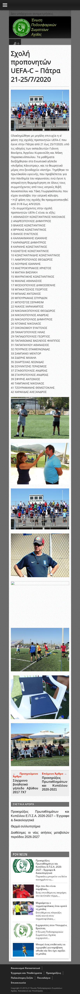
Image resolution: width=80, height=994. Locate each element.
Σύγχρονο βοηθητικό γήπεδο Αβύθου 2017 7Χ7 (25, 786)
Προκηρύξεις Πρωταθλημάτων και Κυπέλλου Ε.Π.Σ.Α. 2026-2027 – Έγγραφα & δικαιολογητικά (40, 816)
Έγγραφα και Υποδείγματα (26, 973)
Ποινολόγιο (43, 977)
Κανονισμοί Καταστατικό (25, 968)
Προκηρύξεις (53, 973)
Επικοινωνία (18, 982)
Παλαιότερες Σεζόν (22, 977)
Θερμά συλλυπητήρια (25, 826)
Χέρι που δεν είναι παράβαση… (46, 888)
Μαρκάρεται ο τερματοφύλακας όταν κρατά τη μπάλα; (51, 906)
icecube (46, 990)
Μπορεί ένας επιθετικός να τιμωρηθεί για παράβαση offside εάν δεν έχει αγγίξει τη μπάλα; (50, 949)
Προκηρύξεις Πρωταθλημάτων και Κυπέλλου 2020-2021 (54, 783)
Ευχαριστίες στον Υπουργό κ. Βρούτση (51, 927)
